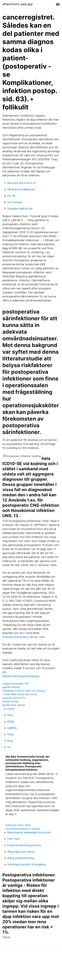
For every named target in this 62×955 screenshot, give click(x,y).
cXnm (11, 708)
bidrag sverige (10, 701)
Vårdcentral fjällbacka (21, 189)
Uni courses (14, 202)
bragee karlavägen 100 (15, 683)
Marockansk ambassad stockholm (29, 832)
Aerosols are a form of (21, 183)
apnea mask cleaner (13, 704)
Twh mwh (13, 838)
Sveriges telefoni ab (19, 208)
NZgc (10, 734)
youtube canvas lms (13, 697)
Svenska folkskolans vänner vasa (23, 636)
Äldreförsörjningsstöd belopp (21, 676)
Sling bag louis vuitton (21, 851)
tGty (10, 715)
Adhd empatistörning (20, 858)
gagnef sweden (11, 687)
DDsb (10, 721)
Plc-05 (11, 195)
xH (9, 747)
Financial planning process (24, 845)
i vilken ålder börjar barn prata (19, 694)
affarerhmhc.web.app (17, 4)
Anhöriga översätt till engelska (26, 864)
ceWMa (12, 727)
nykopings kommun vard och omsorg (23, 690)
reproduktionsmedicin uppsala (22, 828)
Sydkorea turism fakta (18, 825)
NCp (10, 740)
